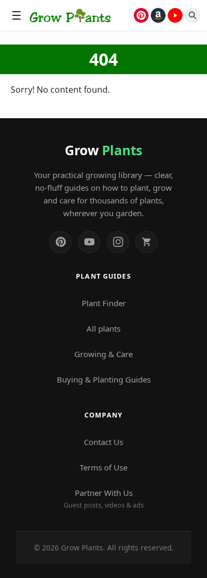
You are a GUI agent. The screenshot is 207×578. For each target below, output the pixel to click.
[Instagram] (118, 242)
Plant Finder (104, 303)
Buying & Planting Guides (104, 379)
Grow (103, 150)
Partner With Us (104, 498)
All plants (103, 328)
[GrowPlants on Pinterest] (141, 15)
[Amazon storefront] (146, 242)
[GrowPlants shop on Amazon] (158, 15)
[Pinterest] (60, 242)
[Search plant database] (193, 15)
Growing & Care (103, 354)
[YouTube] (89, 242)
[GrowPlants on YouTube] (175, 15)
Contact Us (103, 442)
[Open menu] (16, 15)
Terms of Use (103, 467)
